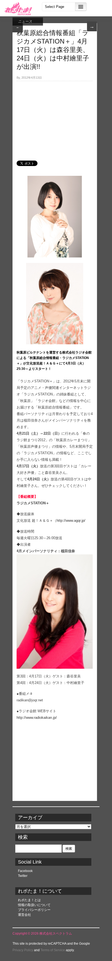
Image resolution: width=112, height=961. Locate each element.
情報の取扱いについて (34, 905)
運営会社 (24, 915)
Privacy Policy (23, 950)
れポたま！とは (29, 900)
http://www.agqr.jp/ (71, 520)
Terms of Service (53, 950)
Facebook (25, 871)
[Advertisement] (55, 118)
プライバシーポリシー (34, 910)
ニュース (25, 21)
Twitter (22, 876)
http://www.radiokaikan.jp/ (37, 718)
